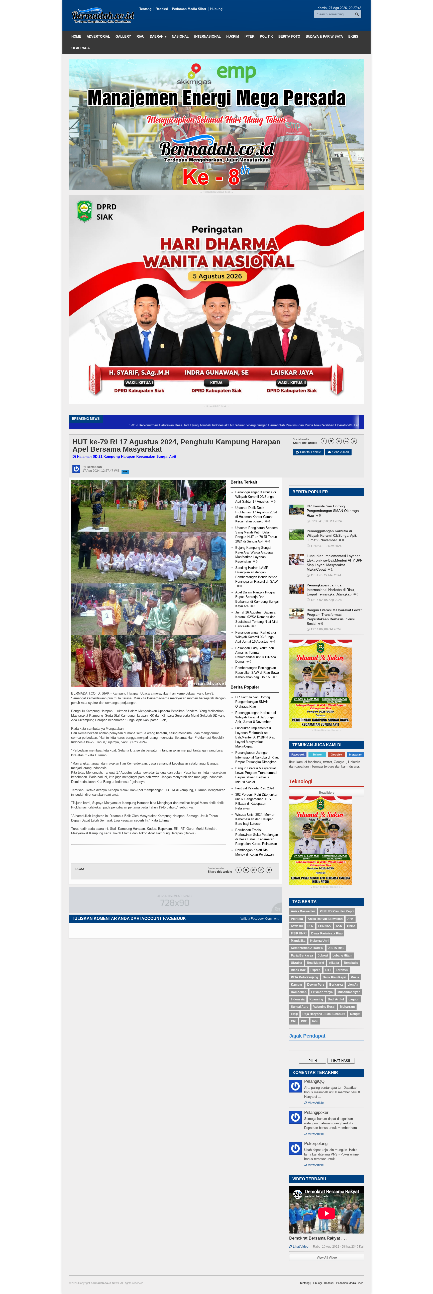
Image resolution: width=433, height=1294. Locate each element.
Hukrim (232, 36)
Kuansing (316, 999)
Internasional (207, 36)
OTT (328, 970)
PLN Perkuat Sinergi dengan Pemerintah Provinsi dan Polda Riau (223, 425)
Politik (266, 36)
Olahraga (80, 48)
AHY (350, 919)
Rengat (355, 1014)
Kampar (296, 984)
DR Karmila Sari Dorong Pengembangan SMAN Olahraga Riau (252, 701)
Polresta (297, 919)
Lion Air (353, 984)
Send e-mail (338, 452)
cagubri (354, 999)
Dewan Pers (315, 984)
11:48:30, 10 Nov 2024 (324, 546)
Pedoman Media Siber (189, 9)
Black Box (298, 970)
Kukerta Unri (319, 940)
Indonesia (298, 999)
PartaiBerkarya (302, 955)
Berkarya (336, 984)
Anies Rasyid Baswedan (325, 919)
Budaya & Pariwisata (324, 36)
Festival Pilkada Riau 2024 (254, 788)
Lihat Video (298, 1246)
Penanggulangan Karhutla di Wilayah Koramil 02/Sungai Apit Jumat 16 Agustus (255, 637)
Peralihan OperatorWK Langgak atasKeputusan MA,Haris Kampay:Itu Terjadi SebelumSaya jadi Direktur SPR (349, 425)
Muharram (347, 1006)
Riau (140, 36)
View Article (314, 1103)
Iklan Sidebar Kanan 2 (327, 887)
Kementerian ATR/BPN (307, 948)
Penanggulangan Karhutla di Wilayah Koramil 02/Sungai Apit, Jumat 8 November (255, 717)
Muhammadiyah (349, 992)
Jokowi (323, 955)
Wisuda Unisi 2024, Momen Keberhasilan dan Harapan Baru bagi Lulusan (255, 819)
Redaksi (162, 9)
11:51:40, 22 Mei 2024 (324, 575)
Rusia (355, 977)
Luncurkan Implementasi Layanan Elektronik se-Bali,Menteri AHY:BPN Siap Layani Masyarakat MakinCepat (255, 737)
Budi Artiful (336, 999)
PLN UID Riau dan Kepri (337, 911)
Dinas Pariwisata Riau (327, 933)
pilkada (334, 963)
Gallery (123, 36)
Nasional (180, 36)
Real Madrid (315, 963)
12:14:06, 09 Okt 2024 (324, 629)
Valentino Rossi (324, 1006)
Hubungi (217, 9)
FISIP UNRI (298, 933)
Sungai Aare (299, 1006)
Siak (125, 471)
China (351, 926)
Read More (327, 792)
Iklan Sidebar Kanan (327, 730)
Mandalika (298, 940)
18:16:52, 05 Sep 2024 (324, 600)
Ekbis (353, 36)
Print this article (308, 452)
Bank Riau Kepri (334, 977)
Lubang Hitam (342, 955)
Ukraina (296, 963)
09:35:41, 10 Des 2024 (324, 521)
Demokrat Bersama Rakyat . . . (318, 1238)
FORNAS (324, 926)
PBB (304, 1021)
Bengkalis (351, 963)
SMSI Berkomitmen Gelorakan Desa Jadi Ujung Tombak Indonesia (127, 425)
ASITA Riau (336, 948)
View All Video (327, 1257)
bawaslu (297, 926)
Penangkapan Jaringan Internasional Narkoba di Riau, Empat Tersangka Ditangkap (257, 757)
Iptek (249, 36)
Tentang (145, 9)
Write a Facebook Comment (259, 918)
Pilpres (315, 970)
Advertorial (98, 36)
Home (76, 36)
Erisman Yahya (322, 992)
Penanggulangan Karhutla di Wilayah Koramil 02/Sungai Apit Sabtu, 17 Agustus (255, 496)
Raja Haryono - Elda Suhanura (323, 1014)
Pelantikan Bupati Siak (216, 192)
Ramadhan (298, 992)
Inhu (315, 1021)
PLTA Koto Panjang (304, 977)
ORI (293, 1021)
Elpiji (294, 1014)
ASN (339, 926)
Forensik (342, 970)
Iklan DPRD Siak (216, 406)
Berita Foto (289, 36)
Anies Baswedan (303, 911)
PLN (310, 926)
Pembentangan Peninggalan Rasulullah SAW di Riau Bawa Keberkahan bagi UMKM (257, 672)
